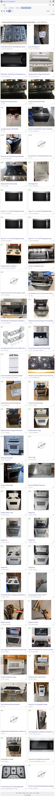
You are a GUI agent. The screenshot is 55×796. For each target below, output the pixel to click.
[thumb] (4, 11)
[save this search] (53, 5)
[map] (12, 11)
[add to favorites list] (2, 49)
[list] (2, 11)
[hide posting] (25, 49)
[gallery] (9, 11)
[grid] (7, 11)
